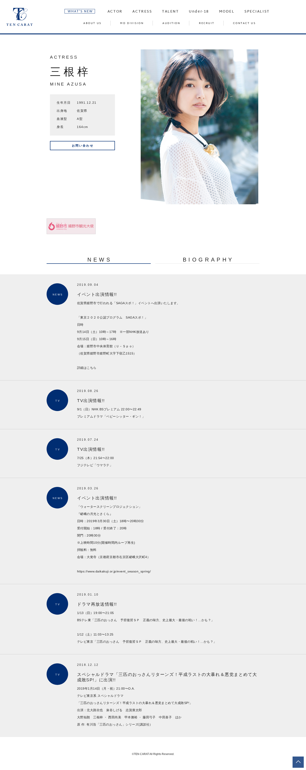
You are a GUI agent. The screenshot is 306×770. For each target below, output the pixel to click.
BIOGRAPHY (208, 260)
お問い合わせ (83, 145)
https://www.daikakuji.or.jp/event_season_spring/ (114, 571)
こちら (91, 368)
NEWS (99, 260)
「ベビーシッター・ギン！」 (124, 416)
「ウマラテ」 (103, 465)
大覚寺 (91, 557)
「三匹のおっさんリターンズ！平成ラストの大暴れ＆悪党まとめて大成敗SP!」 (135, 703)
